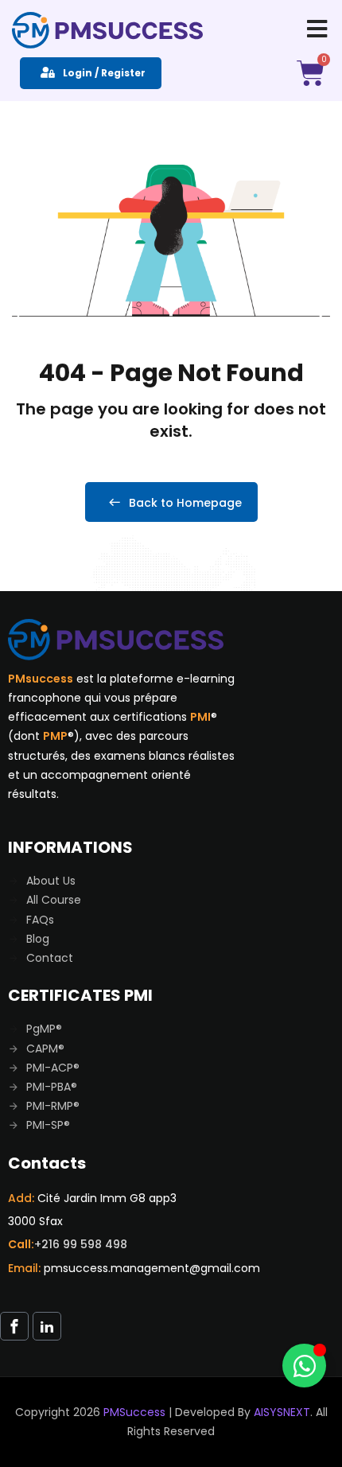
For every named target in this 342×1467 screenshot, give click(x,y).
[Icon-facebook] (14, 1326)
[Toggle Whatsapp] (304, 1365)
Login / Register (104, 73)
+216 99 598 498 (80, 1244)
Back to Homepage (185, 503)
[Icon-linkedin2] (47, 1326)
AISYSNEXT (282, 1412)
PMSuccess (134, 1412)
